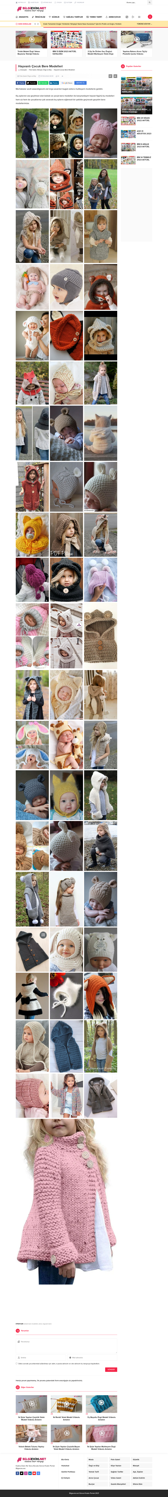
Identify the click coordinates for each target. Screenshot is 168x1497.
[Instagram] (26, 1473)
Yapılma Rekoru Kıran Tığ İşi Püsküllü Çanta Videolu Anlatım (135, 54)
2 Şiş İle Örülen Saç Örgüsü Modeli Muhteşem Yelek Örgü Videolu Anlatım (100, 54)
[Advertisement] (66, 1302)
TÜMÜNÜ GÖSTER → (144, 24)
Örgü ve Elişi (47, 70)
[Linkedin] (30, 1473)
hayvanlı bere (47, 1324)
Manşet (39, 70)
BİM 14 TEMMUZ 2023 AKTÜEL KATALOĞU (144, 159)
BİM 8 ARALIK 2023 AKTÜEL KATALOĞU (143, 146)
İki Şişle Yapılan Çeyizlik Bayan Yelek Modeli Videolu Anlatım (66, 1447)
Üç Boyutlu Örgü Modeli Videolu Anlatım (101, 1418)
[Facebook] (17, 1473)
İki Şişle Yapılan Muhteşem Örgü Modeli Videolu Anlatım (101, 1447)
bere (40, 1324)
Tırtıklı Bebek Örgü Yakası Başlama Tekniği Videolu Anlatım (29, 54)
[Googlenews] (38, 1473)
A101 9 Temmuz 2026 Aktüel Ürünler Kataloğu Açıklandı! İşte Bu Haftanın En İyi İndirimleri (80, 24)
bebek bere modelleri (31, 1324)
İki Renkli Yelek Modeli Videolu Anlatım (66, 1418)
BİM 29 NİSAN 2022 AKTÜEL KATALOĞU (143, 120)
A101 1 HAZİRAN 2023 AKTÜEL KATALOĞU (136, 90)
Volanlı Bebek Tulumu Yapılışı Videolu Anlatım (31, 1447)
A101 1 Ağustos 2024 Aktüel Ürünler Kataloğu (134, 110)
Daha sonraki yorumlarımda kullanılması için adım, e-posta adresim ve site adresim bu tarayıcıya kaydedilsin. (59, 1364)
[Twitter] (21, 1473)
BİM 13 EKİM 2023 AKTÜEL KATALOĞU (64, 52)
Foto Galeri (33, 70)
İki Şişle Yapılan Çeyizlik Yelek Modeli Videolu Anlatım (31, 1418)
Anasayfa (23, 70)
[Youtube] (34, 1473)
